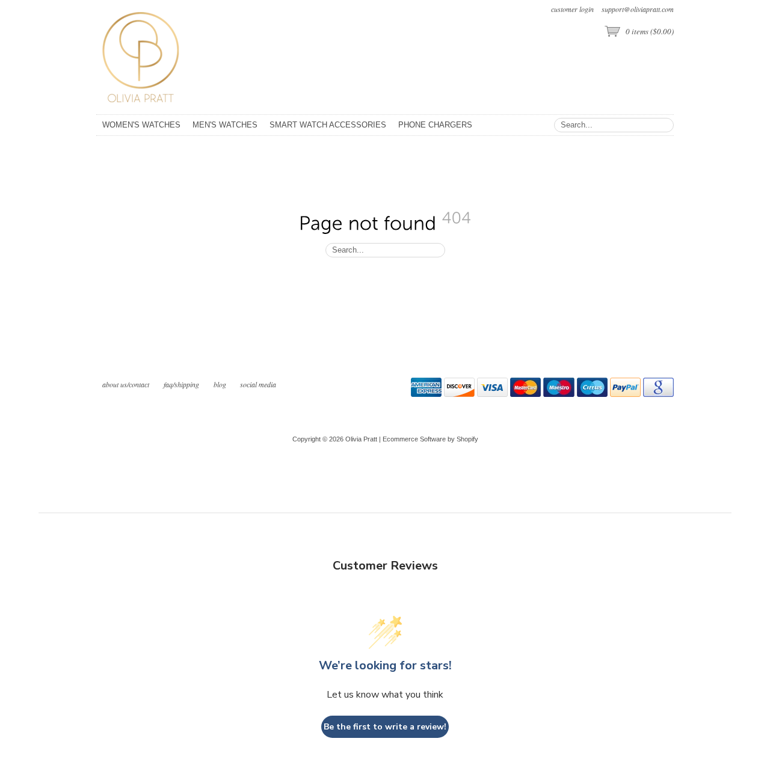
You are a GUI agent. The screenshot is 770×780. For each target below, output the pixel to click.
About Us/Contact (125, 384)
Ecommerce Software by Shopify (430, 439)
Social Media (258, 384)
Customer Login (572, 9)
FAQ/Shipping (181, 384)
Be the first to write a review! (385, 726)
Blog (221, 384)
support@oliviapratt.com (638, 9)
